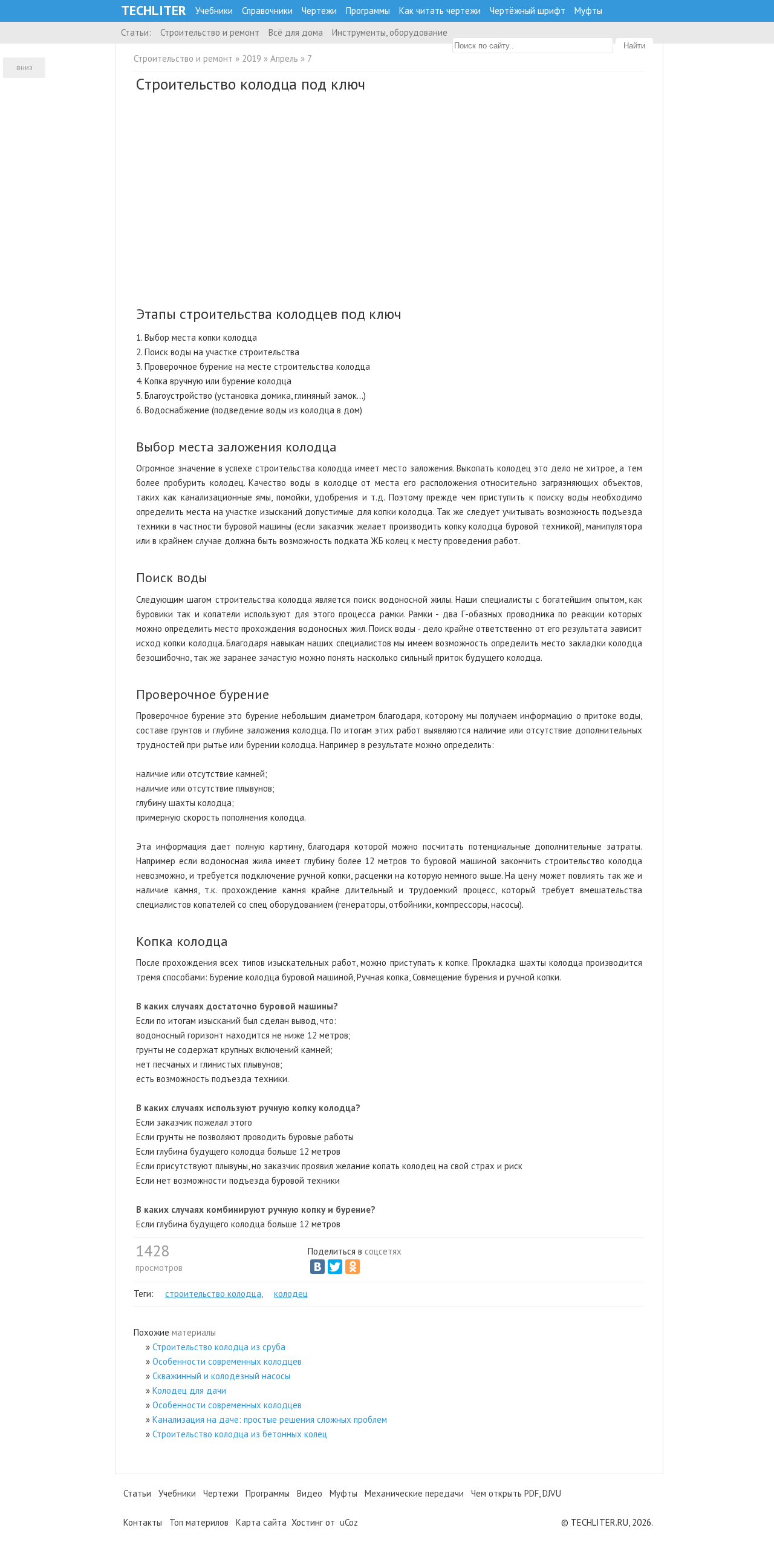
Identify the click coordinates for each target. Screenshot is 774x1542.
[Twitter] (335, 1266)
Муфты (588, 10)
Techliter (153, 10)
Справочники (267, 10)
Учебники (214, 10)
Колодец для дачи (189, 1390)
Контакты (142, 1522)
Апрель (284, 58)
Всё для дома (295, 32)
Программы (368, 10)
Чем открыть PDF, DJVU (516, 1493)
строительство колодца (213, 1293)
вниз (24, 67)
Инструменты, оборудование (389, 32)
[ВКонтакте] (317, 1266)
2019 (251, 58)
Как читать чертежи (440, 10)
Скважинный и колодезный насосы (221, 1376)
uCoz (349, 1522)
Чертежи (319, 10)
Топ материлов (199, 1522)
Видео (309, 1493)
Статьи (137, 1493)
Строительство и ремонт (209, 32)
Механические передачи (414, 1493)
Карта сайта (261, 1522)
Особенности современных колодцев (227, 1361)
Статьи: (136, 32)
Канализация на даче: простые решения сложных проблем (269, 1419)
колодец (291, 1293)
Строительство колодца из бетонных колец (239, 1434)
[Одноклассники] (352, 1266)
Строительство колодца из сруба (218, 1347)
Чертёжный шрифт (527, 10)
